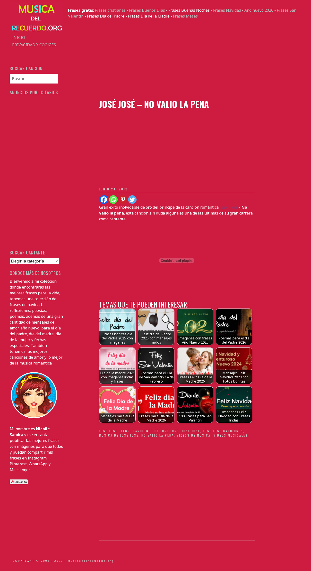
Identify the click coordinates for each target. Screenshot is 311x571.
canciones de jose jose (156, 431)
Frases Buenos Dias (147, 10)
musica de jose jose (118, 435)
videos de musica (194, 435)
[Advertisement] (184, 59)
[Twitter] (132, 199)
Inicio (18, 37)
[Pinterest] (123, 199)
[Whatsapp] (113, 199)
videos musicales (231, 435)
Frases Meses (185, 16)
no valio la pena (157, 435)
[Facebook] (104, 199)
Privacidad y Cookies (34, 44)
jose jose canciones (223, 431)
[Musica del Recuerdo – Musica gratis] (36, 31)
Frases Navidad (227, 10)
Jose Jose (108, 431)
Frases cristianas (110, 10)
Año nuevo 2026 (258, 10)
